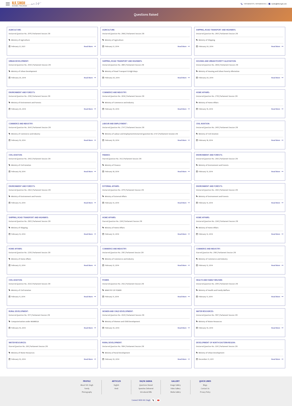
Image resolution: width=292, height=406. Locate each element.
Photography (87, 392)
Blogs (205, 385)
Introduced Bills (146, 392)
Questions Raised (146, 385)
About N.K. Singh (86, 385)
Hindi (116, 388)
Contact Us (205, 388)
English (116, 385)
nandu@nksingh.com (279, 4)
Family (86, 388)
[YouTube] (158, 400)
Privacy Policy (205, 392)
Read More (88, 46)
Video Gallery (175, 388)
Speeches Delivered (146, 388)
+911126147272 (260, 4)
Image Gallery (175, 385)
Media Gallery (175, 392)
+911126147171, (249, 4)
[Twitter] (153, 400)
